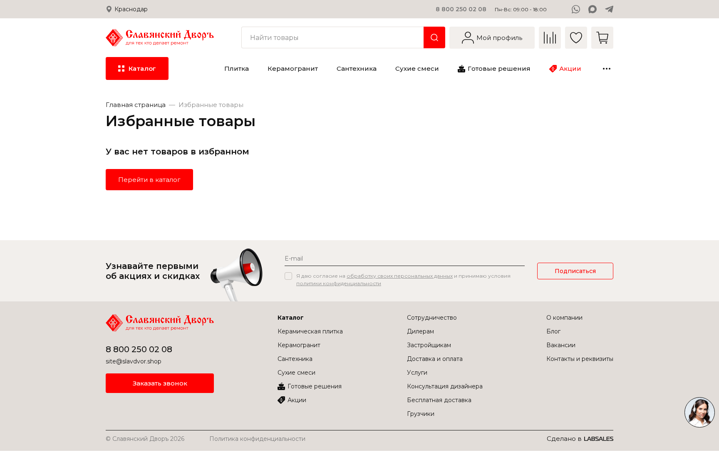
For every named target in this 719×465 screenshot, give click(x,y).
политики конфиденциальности (338, 283)
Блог (553, 331)
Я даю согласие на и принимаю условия (403, 279)
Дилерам (420, 331)
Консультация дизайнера (445, 386)
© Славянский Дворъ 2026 (145, 439)
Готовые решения (315, 386)
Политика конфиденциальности (257, 439)
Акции (297, 400)
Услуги (417, 372)
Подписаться (575, 271)
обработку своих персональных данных (400, 276)
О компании (564, 317)
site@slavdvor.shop (133, 361)
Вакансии (560, 345)
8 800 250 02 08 (461, 9)
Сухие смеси (296, 372)
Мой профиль (499, 38)
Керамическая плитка (310, 331)
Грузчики (420, 414)
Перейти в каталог (149, 180)
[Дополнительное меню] (606, 68)
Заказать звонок (160, 383)
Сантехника (295, 359)
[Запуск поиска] (434, 37)
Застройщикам (429, 345)
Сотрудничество (432, 317)
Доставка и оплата (435, 359)
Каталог (291, 317)
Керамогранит (299, 345)
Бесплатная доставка (439, 400)
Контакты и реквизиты (579, 359)
